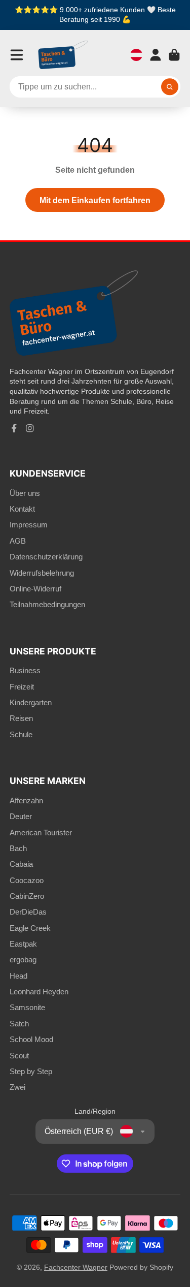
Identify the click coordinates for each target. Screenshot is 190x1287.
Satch (19, 1023)
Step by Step (31, 1071)
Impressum (29, 524)
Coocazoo (27, 880)
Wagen (174, 55)
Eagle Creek (30, 928)
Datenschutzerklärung (46, 556)
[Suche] (169, 87)
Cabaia (21, 864)
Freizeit (22, 686)
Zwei (17, 1087)
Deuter (21, 816)
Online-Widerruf (35, 588)
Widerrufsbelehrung (42, 573)
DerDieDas (28, 911)
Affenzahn (26, 800)
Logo (63, 55)
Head (18, 975)
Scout (19, 1055)
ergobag (23, 959)
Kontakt (22, 509)
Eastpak (23, 943)
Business (25, 670)
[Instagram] (29, 428)
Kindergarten (31, 702)
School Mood (31, 1039)
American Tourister (41, 832)
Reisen (21, 718)
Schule (21, 734)
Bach (18, 848)
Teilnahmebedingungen (47, 604)
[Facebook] (14, 428)
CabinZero (27, 896)
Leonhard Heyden (39, 991)
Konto (155, 55)
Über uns (25, 493)
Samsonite (27, 1007)
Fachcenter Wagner (75, 1267)
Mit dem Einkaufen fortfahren (95, 200)
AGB (18, 541)
